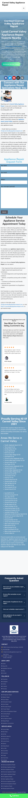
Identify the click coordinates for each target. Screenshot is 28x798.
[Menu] (24, 8)
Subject (3, 179)
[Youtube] (14, 78)
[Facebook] (6, 78)
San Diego (11, 49)
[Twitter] (10, 78)
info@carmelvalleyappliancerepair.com (12, 131)
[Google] (22, 78)
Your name (4, 165)
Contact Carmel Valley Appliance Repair (14, 23)
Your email (4, 172)
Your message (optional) (8, 186)
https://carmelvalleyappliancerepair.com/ (12, 306)
